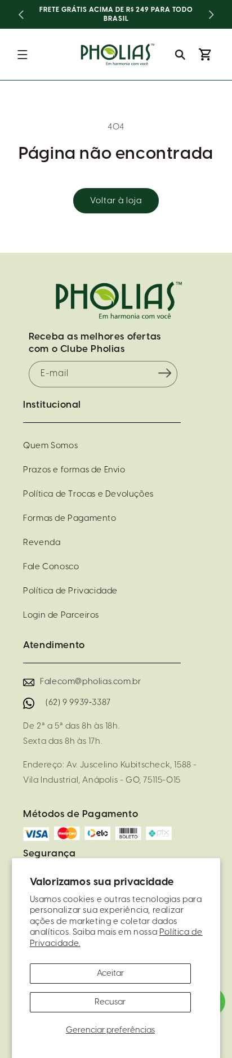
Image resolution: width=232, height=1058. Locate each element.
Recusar (110, 1002)
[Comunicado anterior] (20, 14)
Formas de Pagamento (69, 518)
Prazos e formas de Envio (74, 470)
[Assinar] (165, 373)
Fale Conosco (51, 567)
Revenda (41, 542)
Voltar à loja (116, 201)
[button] (22, 54)
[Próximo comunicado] (211, 14)
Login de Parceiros (61, 615)
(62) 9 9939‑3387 (78, 702)
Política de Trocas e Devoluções (88, 494)
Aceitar (110, 973)
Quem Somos (50, 445)
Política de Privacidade (70, 591)
